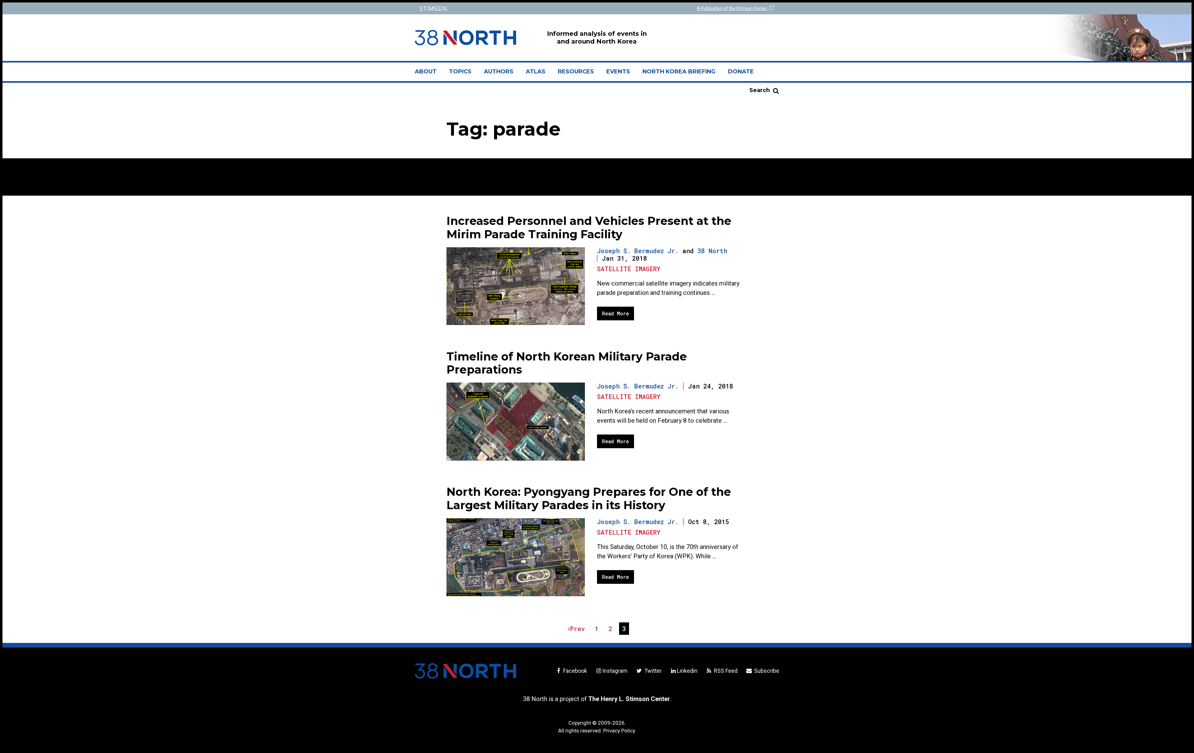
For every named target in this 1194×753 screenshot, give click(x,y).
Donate (741, 71)
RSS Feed (725, 670)
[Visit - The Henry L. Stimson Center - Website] (504, 8)
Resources (576, 71)
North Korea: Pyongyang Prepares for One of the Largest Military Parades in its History (589, 498)
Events (618, 71)
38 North (712, 251)
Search (759, 90)
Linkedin (687, 670)
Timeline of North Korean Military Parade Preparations (567, 363)
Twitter (652, 670)
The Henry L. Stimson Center (629, 699)
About (429, 74)
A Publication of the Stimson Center (732, 8)
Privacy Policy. (619, 730)
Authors (498, 71)
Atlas (535, 71)
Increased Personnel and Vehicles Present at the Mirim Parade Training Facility (589, 227)
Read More (615, 313)
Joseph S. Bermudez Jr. (637, 251)
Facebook (574, 670)
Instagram (614, 670)
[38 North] (465, 671)
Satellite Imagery (628, 269)
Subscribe (766, 670)
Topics (460, 71)
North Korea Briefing (678, 71)
